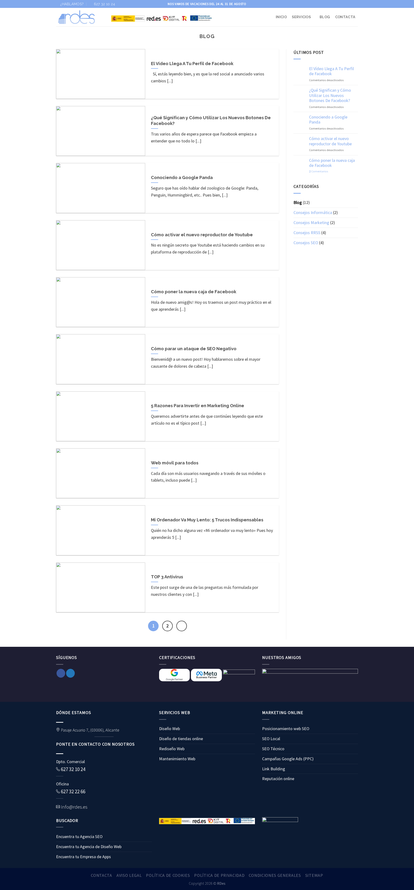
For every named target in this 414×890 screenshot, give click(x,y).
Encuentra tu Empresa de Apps (83, 856)
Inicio (281, 17)
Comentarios (318, 171)
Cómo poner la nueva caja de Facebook (332, 163)
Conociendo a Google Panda (328, 119)
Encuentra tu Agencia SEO (79, 836)
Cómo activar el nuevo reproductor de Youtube (330, 141)
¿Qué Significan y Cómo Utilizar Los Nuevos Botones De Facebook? (330, 95)
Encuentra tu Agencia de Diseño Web (88, 846)
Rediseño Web (171, 748)
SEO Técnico (273, 748)
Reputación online (278, 778)
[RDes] (80, 17)
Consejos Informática (312, 212)
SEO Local (271, 738)
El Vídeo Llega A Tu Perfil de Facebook (331, 71)
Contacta (345, 17)
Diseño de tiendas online (181, 738)
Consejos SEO (305, 242)
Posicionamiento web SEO (285, 728)
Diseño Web (169, 728)
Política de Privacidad (219, 875)
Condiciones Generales (275, 875)
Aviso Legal (129, 875)
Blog (325, 17)
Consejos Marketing (311, 222)
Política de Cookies (168, 875)
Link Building (273, 769)
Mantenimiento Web (177, 758)
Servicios (301, 17)
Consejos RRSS (306, 232)
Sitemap (314, 875)
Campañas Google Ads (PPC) (288, 758)
